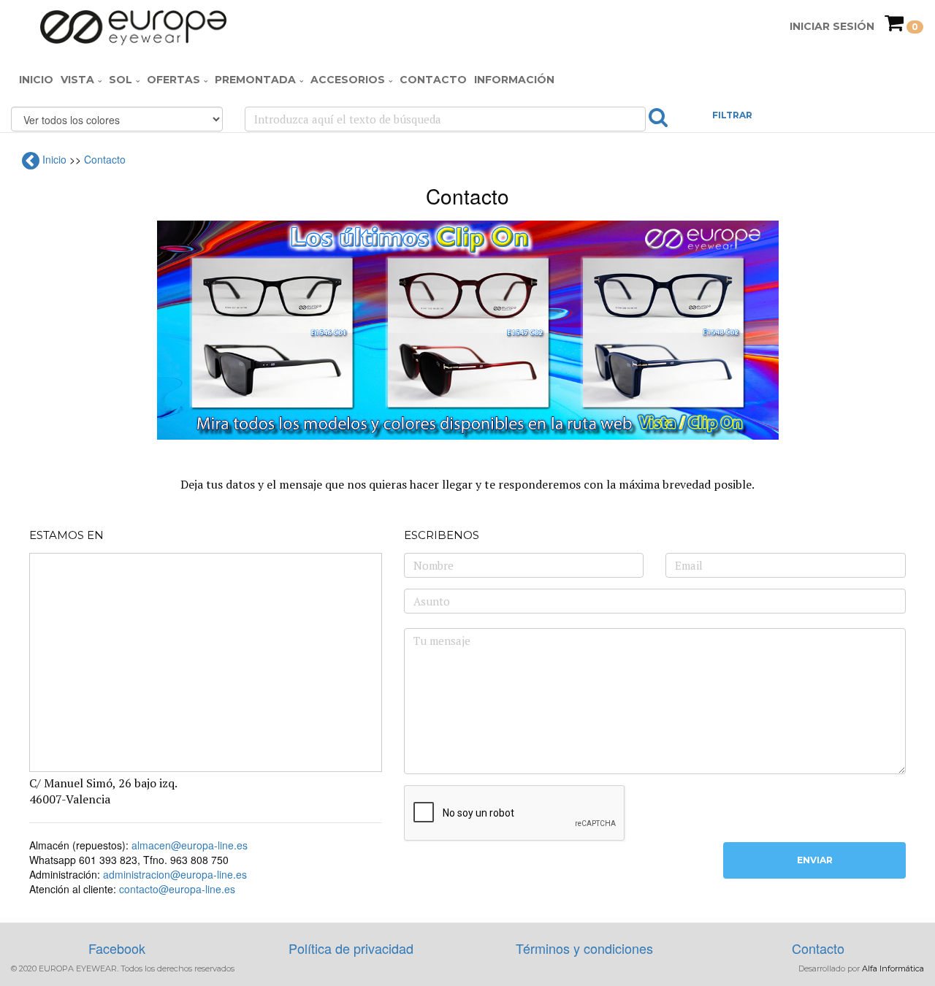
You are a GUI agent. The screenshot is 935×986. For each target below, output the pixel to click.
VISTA (77, 79)
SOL (120, 79)
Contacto (433, 79)
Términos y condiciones (584, 948)
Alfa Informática (893, 968)
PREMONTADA (255, 79)
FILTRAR (732, 115)
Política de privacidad (351, 948)
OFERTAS (173, 79)
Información (514, 79)
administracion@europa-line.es (175, 874)
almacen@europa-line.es (189, 845)
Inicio (36, 79)
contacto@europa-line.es (177, 889)
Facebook (116, 948)
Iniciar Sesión (832, 26)
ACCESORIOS (347, 79)
